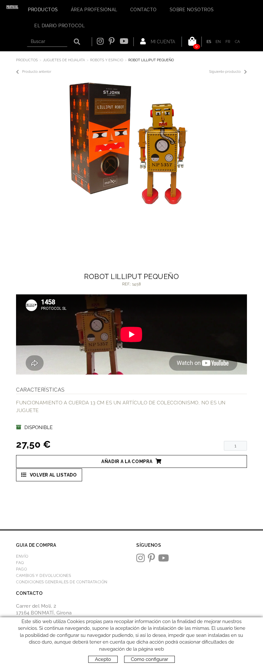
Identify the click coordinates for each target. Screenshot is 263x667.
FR (228, 41)
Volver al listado (53, 474)
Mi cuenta (162, 41)
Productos (27, 60)
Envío (22, 556)
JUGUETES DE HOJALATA (64, 60)
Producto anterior (36, 72)
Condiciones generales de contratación (61, 582)
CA (237, 41)
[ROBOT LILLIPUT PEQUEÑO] (129, 143)
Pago (21, 569)
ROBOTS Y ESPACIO (106, 60)
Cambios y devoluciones (43, 575)
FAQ (20, 563)
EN (218, 41)
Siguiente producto (225, 72)
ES (209, 41)
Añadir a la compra (127, 461)
